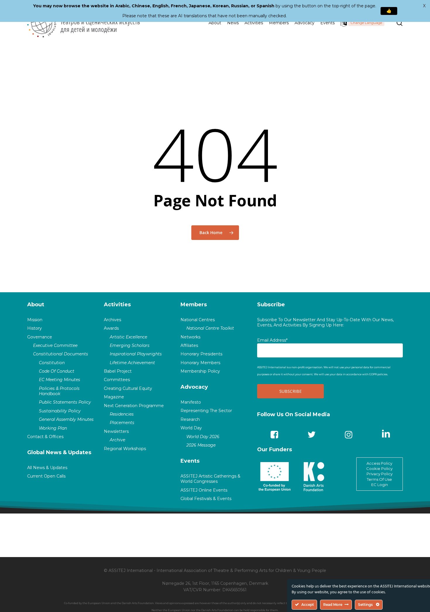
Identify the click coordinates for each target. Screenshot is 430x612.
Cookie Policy (379, 468)
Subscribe (271, 304)
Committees (117, 379)
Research (190, 419)
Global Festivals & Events (205, 498)
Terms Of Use (379, 479)
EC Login (379, 484)
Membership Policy (200, 371)
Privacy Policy (380, 473)
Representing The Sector (206, 410)
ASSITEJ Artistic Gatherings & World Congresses (210, 478)
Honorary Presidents (201, 354)
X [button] (424, 5)
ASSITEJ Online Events (203, 490)
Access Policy (379, 463)
